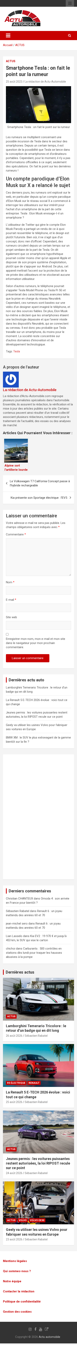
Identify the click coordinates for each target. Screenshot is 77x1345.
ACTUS (19, 45)
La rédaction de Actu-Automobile (45, 81)
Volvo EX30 (37, 1220)
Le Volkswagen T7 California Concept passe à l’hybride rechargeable (40, 483)
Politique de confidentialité (22, 1301)
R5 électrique (16, 1083)
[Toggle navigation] (8, 35)
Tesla (16, 351)
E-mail (11, 600)
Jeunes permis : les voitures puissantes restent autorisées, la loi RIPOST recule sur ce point (38, 1163)
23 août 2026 (14, 1239)
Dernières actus (20, 972)
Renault (34, 1083)
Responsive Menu (70, 3)
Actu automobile (49, 1337)
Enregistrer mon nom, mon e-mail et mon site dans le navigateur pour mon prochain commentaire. (35, 643)
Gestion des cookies (17, 1311)
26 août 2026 (14, 1035)
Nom (10, 582)
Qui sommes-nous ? (17, 1271)
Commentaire (16, 534)
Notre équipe (12, 1281)
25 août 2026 (14, 1102)
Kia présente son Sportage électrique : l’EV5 (39, 497)
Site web (11, 617)
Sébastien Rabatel (36, 1035)
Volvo (23, 1220)
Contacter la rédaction (18, 1291)
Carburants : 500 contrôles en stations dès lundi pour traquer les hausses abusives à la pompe (34, 953)
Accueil (7, 45)
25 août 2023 (14, 81)
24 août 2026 (14, 1173)
